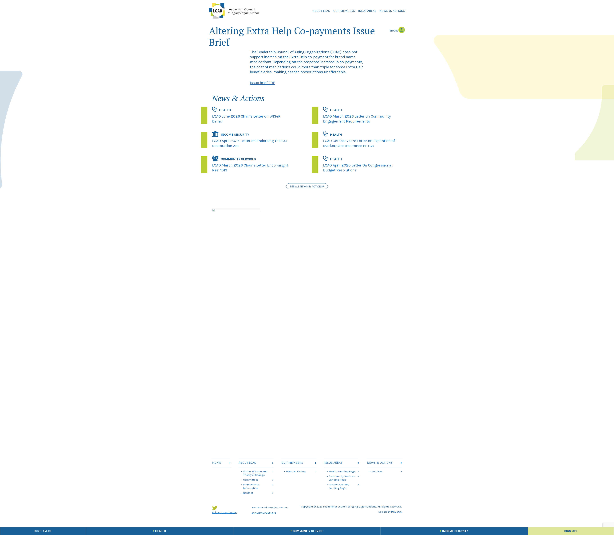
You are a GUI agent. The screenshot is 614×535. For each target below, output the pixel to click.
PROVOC (396, 511)
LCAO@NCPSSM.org (264, 512)
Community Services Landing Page (342, 478)
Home (216, 462)
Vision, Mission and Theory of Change (255, 473)
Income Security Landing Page (339, 486)
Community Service (308, 531)
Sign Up (570, 531)
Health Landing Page (342, 471)
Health (160, 531)
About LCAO (321, 11)
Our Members (344, 11)
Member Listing (296, 471)
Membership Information (251, 486)
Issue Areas (367, 11)
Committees (250, 479)
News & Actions (392, 11)
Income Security (455, 531)
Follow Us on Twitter (224, 512)
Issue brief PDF (262, 82)
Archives (377, 471)
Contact (248, 492)
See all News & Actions (306, 186)
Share (393, 30)
